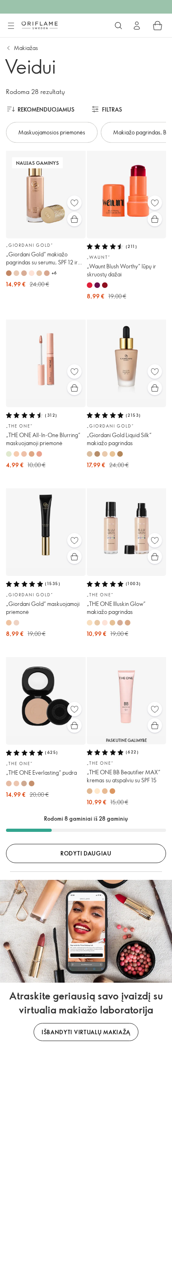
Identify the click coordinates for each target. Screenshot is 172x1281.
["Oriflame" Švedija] (40, 25)
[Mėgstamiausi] (74, 203)
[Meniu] (11, 26)
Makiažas (26, 48)
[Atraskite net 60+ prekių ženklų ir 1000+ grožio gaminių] (118, 26)
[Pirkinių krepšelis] (157, 25)
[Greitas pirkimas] (74, 219)
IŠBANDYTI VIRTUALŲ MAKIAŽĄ (86, 1032)
